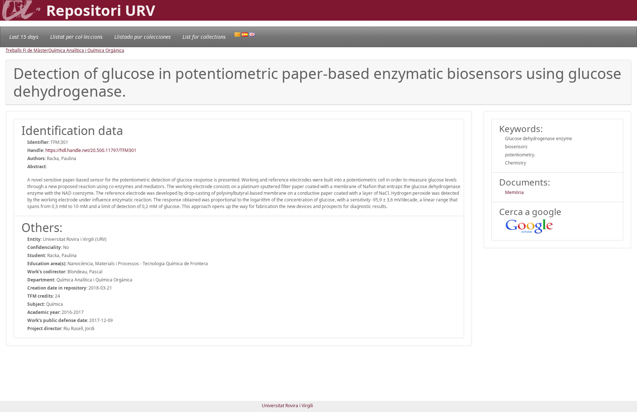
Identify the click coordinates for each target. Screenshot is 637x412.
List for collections (204, 36)
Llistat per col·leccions (76, 36)
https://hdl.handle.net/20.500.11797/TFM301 (90, 150)
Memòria (514, 192)
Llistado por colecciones (142, 36)
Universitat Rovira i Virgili (287, 405)
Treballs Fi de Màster (27, 50)
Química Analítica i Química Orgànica (86, 50)
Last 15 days (23, 36)
